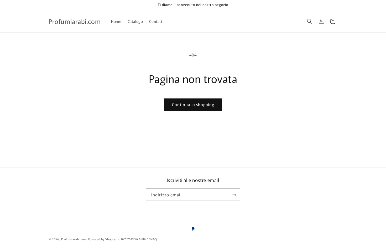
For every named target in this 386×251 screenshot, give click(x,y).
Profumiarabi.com (74, 239)
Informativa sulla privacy (139, 239)
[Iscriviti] (234, 195)
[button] (309, 21)
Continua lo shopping (193, 104)
